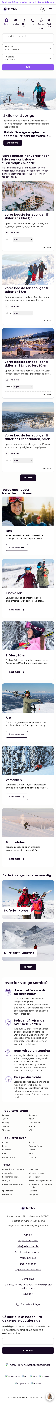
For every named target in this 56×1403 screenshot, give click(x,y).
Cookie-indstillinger (30, 1304)
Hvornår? (9, 46)
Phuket (32, 1154)
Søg (28, 67)
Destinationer (28, 1264)
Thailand (6, 1130)
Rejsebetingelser (28, 1240)
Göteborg (33, 1157)
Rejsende (9, 57)
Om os (28, 1235)
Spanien (5, 1115)
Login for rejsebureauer (28, 1269)
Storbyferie (7, 1181)
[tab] (6, 24)
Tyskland (6, 1126)
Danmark (33, 1115)
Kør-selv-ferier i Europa (12, 1184)
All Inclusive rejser (36, 1173)
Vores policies (28, 1258)
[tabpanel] (28, 52)
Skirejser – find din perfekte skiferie (40, 1185)
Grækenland (34, 1123)
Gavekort (28, 1294)
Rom (4, 1154)
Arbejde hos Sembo (28, 1246)
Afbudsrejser (7, 1173)
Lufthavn (8, 240)
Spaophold (33, 1195)
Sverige (32, 1126)
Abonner (28, 1350)
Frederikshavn (8, 1157)
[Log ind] (42, 9)
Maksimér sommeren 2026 (13, 1169)
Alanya (5, 1142)
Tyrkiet (5, 1119)
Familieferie (7, 1195)
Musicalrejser (34, 1191)
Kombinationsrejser (10, 1177)
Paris (4, 1146)
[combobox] (28, 39)
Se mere (28, 478)
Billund (31, 1142)
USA (30, 1130)
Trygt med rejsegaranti (28, 1252)
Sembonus (28, 1279)
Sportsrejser (7, 1191)
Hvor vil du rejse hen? (15, 36)
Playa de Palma (35, 1146)
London (32, 1150)
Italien (31, 1119)
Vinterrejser (34, 1169)
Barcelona (6, 1150)
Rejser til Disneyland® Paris (40, 1181)
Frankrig (5, 1123)
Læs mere (12, 143)
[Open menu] (50, 9)
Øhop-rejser (34, 1177)
